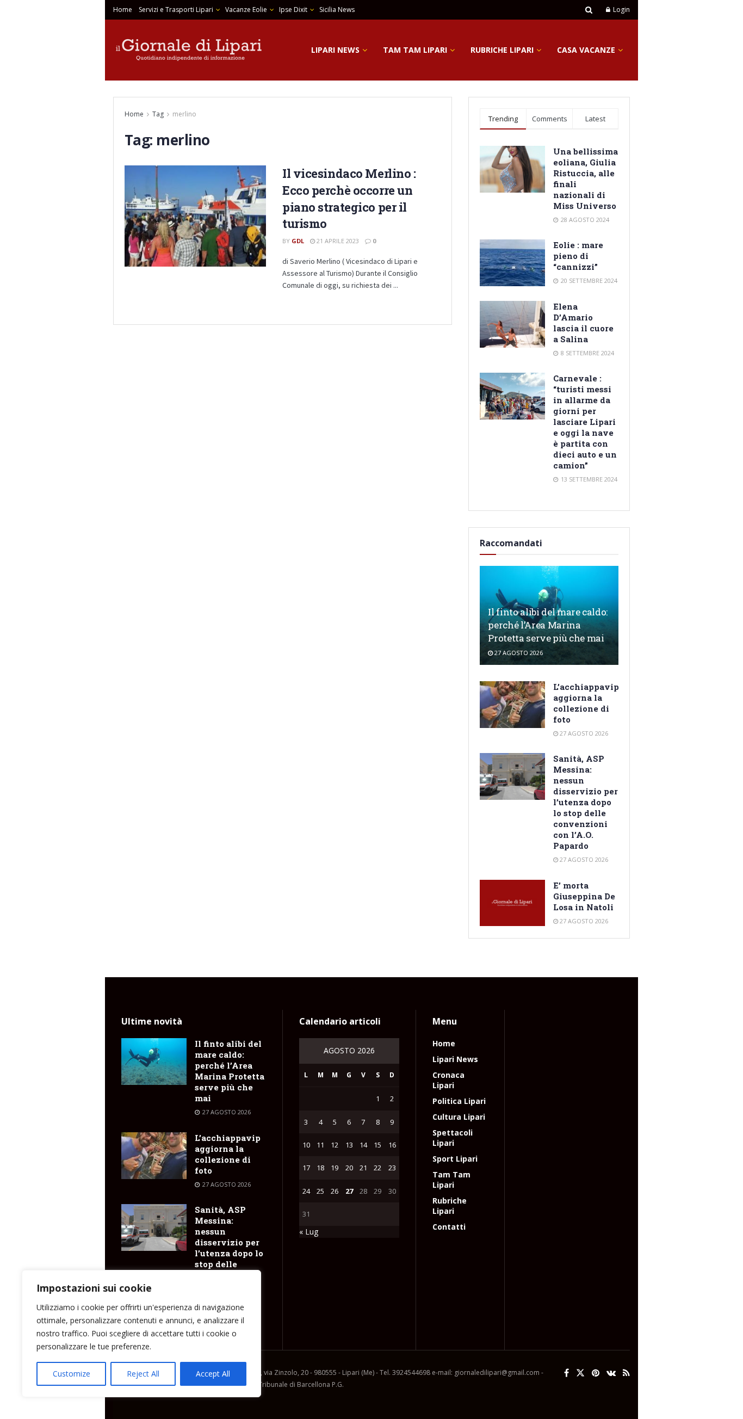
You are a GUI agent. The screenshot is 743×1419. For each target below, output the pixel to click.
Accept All (213, 1373)
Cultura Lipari (458, 1117)
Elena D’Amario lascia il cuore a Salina (583, 322)
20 (349, 1168)
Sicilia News (337, 9)
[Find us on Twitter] (580, 1373)
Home (122, 9)
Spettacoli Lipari (452, 1137)
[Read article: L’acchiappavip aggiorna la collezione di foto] (512, 704)
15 (377, 1145)
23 (392, 1168)
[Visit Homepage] (189, 50)
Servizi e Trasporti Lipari (176, 9)
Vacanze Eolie (246, 9)
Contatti (449, 1226)
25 (320, 1191)
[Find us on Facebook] (566, 1373)
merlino (184, 114)
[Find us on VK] (611, 1373)
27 (349, 1191)
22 (377, 1168)
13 (349, 1145)
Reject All (143, 1373)
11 (320, 1145)
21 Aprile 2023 (337, 241)
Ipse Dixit (293, 9)
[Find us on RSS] (626, 1373)
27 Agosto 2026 (518, 653)
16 (392, 1145)
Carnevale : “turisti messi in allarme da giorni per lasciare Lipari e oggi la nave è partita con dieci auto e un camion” (585, 422)
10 (306, 1145)
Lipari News (335, 50)
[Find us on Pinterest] (595, 1373)
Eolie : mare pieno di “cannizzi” (578, 255)
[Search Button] (588, 10)
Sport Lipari (455, 1158)
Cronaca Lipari (448, 1080)
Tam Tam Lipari (415, 50)
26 (334, 1191)
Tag (158, 114)
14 (363, 1145)
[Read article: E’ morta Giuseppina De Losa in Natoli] (512, 903)
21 (363, 1168)
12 (334, 1145)
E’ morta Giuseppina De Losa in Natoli (584, 896)
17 (306, 1168)
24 (306, 1191)
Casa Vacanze (586, 50)
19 (334, 1168)
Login (620, 9)
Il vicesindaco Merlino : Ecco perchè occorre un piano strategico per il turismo (349, 198)
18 (320, 1168)
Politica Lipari (459, 1101)
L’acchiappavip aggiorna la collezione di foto (586, 703)
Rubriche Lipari (502, 50)
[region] (141, 1333)
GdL (298, 241)
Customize (71, 1373)
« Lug (308, 1231)
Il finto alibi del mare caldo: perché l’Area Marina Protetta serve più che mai (548, 625)
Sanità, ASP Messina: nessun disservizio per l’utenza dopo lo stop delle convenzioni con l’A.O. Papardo (585, 802)
